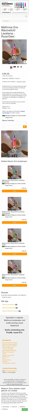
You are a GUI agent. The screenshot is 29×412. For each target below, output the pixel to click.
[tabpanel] (11, 67)
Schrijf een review (21, 81)
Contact (4, 353)
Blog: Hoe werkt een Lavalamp (9, 342)
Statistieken (22, 406)
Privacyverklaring (6, 360)
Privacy (4, 358)
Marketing (5, 409)
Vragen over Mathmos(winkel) (9, 344)
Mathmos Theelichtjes (8, 120)
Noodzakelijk (6, 406)
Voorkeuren (14, 406)
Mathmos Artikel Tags (7, 347)
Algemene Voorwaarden (8, 355)
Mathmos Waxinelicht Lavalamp (11, 311)
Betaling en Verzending (8, 352)
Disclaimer (4, 361)
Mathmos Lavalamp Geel (9, 304)
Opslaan (25, 409)
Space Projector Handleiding (9, 350)
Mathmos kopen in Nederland (9, 346)
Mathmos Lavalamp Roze (9, 308)
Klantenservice (6, 357)
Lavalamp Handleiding (7, 349)
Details (14, 191)
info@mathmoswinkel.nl (11, 371)
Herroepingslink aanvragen (9, 363)
